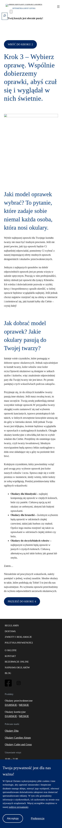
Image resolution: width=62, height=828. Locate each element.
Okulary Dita (12, 730)
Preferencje (37, 818)
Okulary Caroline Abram (18, 737)
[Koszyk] (11, 11)
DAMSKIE (11, 705)
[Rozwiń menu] (58, 7)
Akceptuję (13, 818)
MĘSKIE (24, 705)
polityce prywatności (18, 807)
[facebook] (8, 686)
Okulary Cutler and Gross (18, 744)
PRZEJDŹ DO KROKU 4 (22, 601)
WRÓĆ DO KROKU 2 (20, 44)
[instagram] (19, 684)
